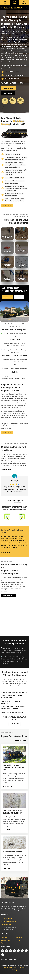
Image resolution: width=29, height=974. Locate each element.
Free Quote (8, 93)
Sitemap (14, 970)
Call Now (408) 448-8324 (14, 83)
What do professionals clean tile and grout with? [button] (12, 697)
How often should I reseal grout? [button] (12, 712)
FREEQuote (24, 2)
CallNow (5, 2)
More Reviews (6, 469)
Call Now (19, 297)
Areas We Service (9, 595)
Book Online (8, 88)
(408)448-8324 (14, 724)
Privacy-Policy (8, 967)
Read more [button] (14, 493)
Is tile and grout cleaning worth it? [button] (13, 692)
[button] (26, 7)
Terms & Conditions (19, 967)
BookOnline (14, 2)
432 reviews (17, 502)
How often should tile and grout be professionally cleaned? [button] (13, 707)
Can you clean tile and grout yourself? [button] (10, 702)
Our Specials (5, 553)
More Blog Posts (20, 741)
